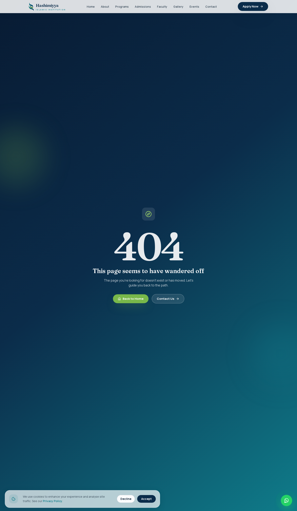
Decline (125, 499)
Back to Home (133, 299)
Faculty (162, 6)
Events (194, 6)
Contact (211, 6)
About (105, 6)
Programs (122, 6)
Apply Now (250, 6)
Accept (146, 499)
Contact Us (165, 299)
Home (91, 6)
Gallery (178, 6)
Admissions (143, 6)
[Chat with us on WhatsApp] (286, 500)
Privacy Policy (52, 501)
